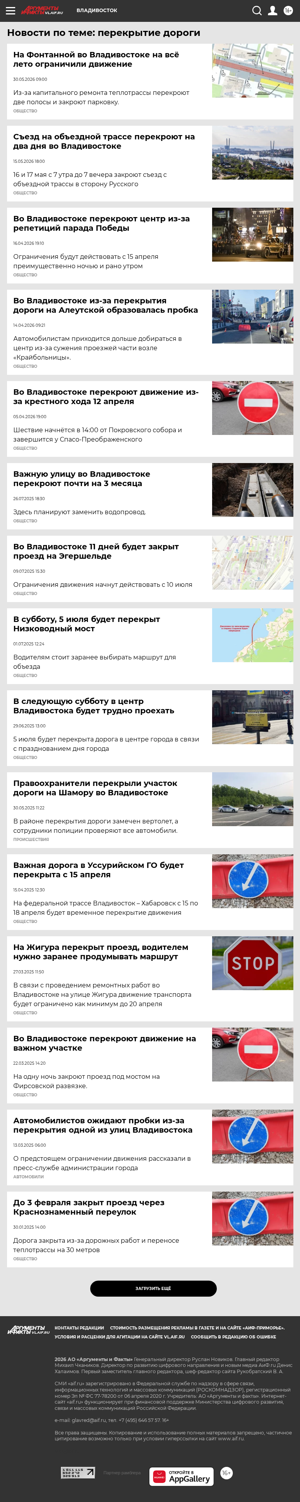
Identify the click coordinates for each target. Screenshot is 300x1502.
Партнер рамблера (122, 1472)
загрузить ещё (153, 1288)
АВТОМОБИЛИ (28, 1177)
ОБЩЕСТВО (25, 111)
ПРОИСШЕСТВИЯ (31, 840)
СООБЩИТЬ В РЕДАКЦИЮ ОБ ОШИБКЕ (233, 1337)
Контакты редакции (79, 1328)
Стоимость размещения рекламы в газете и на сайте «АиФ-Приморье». (197, 1328)
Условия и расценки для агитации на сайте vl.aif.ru (120, 1337)
